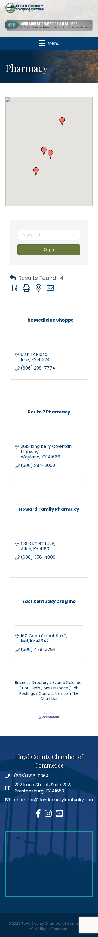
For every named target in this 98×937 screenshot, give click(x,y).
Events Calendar (68, 682)
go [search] (51, 250)
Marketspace (56, 688)
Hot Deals (31, 688)
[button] (62, 121)
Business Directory (32, 682)
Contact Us (49, 693)
